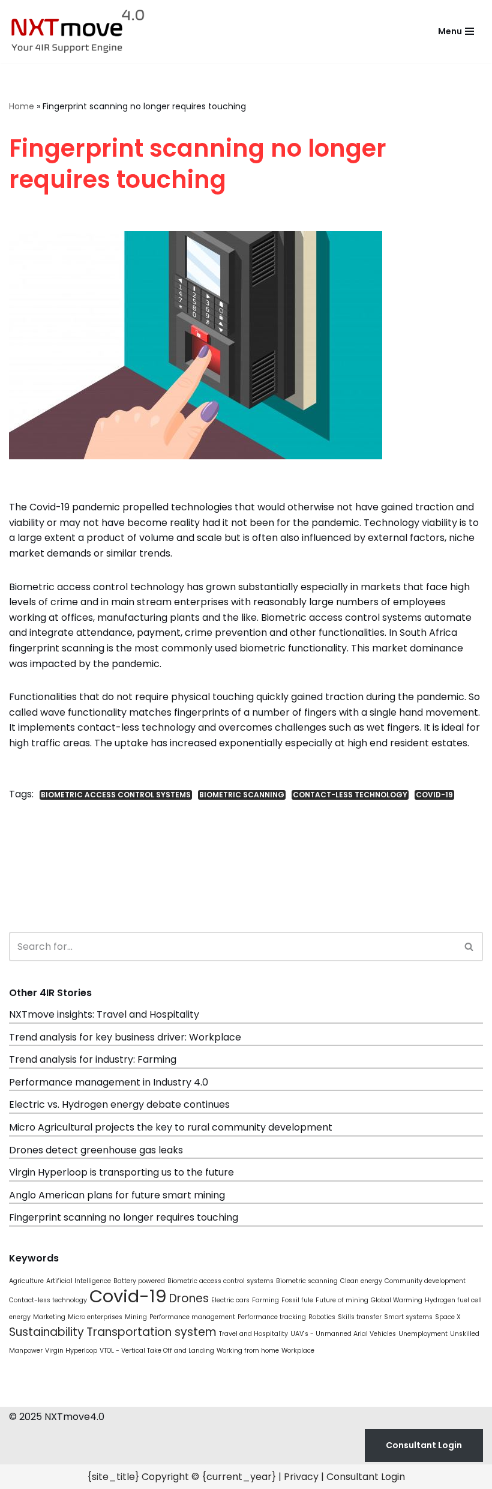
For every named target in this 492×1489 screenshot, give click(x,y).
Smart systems (408, 1316)
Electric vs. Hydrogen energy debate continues (119, 1104)
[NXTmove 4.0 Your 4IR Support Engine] (78, 31)
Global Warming (396, 1300)
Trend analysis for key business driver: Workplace (125, 1037)
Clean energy (361, 1280)
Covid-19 (434, 795)
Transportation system (151, 1332)
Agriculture (26, 1280)
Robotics (321, 1316)
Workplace (297, 1350)
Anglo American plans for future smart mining (117, 1195)
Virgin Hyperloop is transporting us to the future (121, 1172)
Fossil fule (297, 1300)
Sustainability (46, 1332)
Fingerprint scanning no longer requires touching (123, 1217)
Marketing (49, 1316)
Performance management (192, 1316)
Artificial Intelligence (78, 1280)
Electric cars (230, 1300)
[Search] (469, 946)
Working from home (248, 1350)
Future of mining (342, 1300)
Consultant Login (424, 1445)
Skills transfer (360, 1316)
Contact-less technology (350, 795)
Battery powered (139, 1280)
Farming (265, 1300)
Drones (189, 1298)
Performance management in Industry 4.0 (108, 1082)
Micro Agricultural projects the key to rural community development (170, 1127)
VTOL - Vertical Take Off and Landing (157, 1350)
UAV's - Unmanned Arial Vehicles (343, 1333)
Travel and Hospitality (253, 1333)
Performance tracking (272, 1316)
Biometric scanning (241, 795)
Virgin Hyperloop (71, 1350)
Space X (448, 1316)
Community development (425, 1280)
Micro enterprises (95, 1316)
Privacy (301, 1477)
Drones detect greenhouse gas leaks (96, 1150)
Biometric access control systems (116, 795)
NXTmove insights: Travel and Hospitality (104, 1014)
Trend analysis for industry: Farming (92, 1059)
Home (21, 106)
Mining (136, 1316)
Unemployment (423, 1333)
